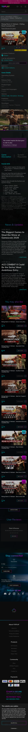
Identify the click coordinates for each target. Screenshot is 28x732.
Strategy (21, 96)
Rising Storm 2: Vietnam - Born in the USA (13, 496)
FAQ (14, 668)
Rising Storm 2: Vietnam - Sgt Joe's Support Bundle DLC (13, 396)
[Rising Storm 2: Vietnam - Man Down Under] (14, 463)
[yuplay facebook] (23, 593)
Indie (8, 96)
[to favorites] (23, 48)
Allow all (14, 723)
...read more (23, 257)
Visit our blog (14, 585)
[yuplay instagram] (14, 593)
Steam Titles (14, 654)
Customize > (14, 728)
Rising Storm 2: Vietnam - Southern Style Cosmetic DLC (12, 371)
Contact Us (14, 671)
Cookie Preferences (14, 636)
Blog (14, 663)
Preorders (14, 651)
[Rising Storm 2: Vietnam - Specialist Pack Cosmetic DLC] (14, 337)
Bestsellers (14, 648)
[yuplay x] (18, 593)
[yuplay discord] (5, 593)
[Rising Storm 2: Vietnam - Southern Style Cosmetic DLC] (14, 362)
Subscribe (7, 571)
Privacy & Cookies (14, 633)
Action (15, 16)
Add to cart (18, 47)
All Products (14, 646)
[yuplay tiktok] (9, 593)
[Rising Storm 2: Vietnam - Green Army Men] (14, 313)
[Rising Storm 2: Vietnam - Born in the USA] (14, 487)
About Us (14, 628)
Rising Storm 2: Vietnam (10, 145)
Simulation (13, 96)
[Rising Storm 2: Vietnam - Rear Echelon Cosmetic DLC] (14, 438)
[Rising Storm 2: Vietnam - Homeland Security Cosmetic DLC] (14, 412)
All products (8, 16)
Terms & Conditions (12, 567)
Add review (14, 536)
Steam (6, 55)
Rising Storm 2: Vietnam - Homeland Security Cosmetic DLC (13, 422)
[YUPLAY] (5, 6)
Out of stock (20, 376)
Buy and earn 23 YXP (20, 50)
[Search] (25, 11)
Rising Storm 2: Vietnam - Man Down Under (13, 472)
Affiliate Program (14, 666)
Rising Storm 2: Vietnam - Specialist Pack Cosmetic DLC (12, 346)
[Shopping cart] (21, 6)
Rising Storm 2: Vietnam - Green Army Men (13, 322)
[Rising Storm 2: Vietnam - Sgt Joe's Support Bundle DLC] (14, 387)
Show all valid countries (14, 63)
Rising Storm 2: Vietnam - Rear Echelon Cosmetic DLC (12, 447)
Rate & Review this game (8, 28)
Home (2, 16)
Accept (10, 567)
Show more (14, 510)
